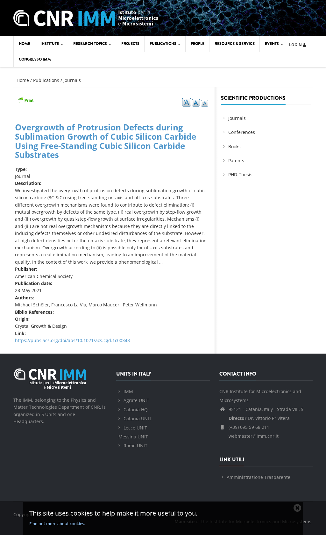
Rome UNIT (135, 446)
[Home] (85, 16)
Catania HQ (136, 410)
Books (234, 146)
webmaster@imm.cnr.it (253, 436)
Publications (163, 44)
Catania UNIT (138, 418)
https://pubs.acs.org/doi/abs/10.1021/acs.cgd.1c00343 (72, 340)
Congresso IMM (35, 59)
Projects (130, 44)
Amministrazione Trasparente (258, 477)
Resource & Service (235, 44)
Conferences (241, 132)
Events (272, 44)
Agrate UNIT (136, 400)
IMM (128, 391)
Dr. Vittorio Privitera (259, 418)
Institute (50, 44)
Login (296, 45)
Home (24, 44)
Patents (236, 161)
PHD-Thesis (240, 175)
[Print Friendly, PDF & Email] (25, 99)
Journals (72, 80)
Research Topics (90, 44)
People (197, 44)
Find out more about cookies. (57, 523)
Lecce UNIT (135, 428)
